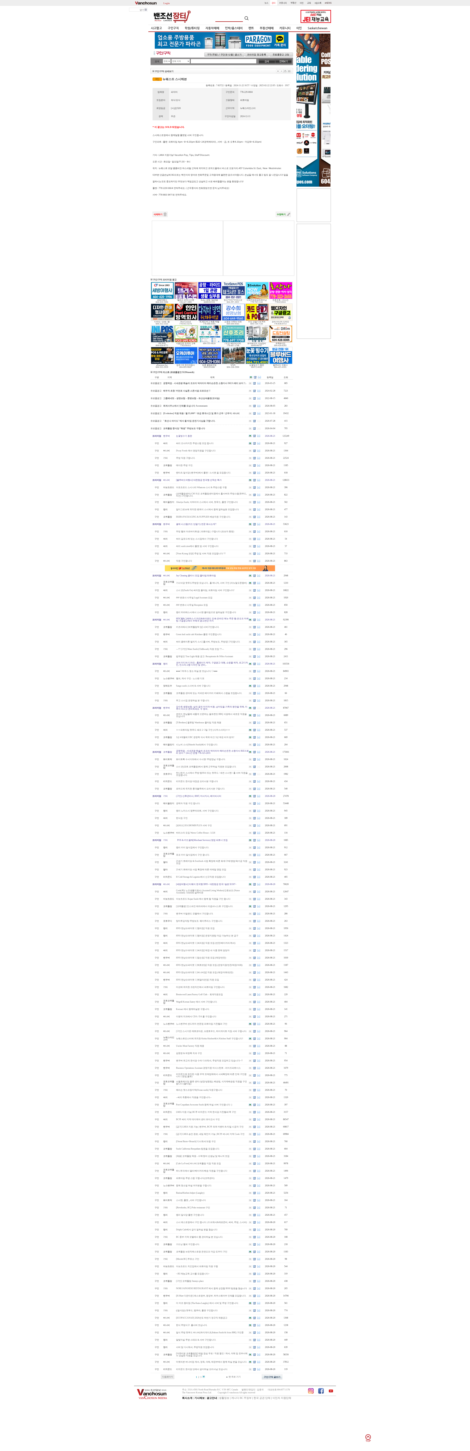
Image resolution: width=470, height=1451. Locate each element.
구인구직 (173, 28)
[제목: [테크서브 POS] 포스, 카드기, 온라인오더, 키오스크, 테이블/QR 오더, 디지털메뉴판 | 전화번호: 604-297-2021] (233, 298)
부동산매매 (267, 28)
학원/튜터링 (192, 28)
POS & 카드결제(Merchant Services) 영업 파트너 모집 (202, 840)
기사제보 (199, 1398)
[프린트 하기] (285, 71)
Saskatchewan (317, 28)
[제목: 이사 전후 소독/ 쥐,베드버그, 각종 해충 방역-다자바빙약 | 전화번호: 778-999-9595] (209, 320)
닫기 (142, 10)
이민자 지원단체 (281, 1398)
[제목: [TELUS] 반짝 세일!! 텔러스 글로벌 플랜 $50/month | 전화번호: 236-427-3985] (186, 298)
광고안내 (212, 1398)
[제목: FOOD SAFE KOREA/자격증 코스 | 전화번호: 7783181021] (186, 341)
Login (166, 3)
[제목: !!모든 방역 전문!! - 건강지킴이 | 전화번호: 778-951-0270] (186, 320)
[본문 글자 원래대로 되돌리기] (281, 71)
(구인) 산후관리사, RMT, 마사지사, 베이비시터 (198, 796)
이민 (299, 28)
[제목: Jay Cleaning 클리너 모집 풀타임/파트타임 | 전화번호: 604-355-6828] (209, 341)
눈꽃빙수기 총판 (184, 436)
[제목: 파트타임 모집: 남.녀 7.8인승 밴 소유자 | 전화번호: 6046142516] (209, 298)
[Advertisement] (187, 248)
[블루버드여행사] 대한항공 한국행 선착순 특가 (199, 480)
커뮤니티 (284, 28)
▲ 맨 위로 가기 (233, 1376)
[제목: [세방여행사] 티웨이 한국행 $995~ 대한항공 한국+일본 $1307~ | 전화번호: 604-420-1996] (162, 298)
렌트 (251, 28)
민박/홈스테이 (234, 28)
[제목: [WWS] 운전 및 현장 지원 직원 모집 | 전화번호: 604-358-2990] (233, 363)
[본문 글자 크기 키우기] (278, 71)
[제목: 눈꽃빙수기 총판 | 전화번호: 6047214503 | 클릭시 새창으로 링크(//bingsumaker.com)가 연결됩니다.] (257, 363)
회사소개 (187, 1398)
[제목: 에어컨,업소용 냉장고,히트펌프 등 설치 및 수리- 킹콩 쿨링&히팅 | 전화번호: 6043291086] (209, 363)
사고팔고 (156, 28)
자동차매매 (212, 28)
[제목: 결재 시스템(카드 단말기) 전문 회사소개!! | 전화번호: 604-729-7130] (257, 320)
